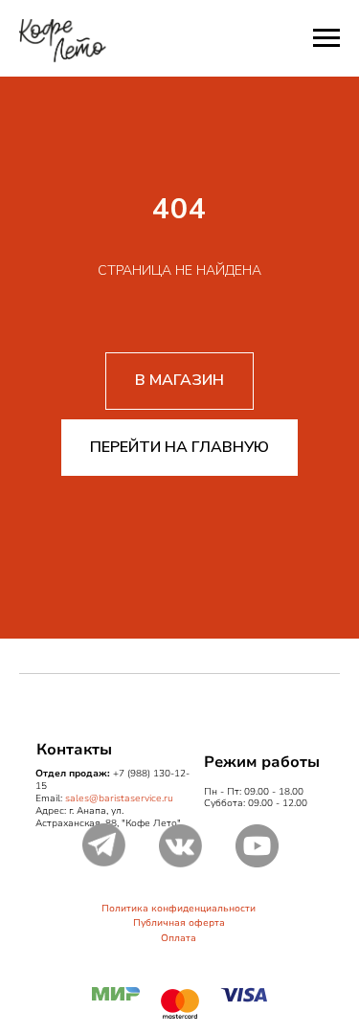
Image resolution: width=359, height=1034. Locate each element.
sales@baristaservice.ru (119, 798)
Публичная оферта (179, 923)
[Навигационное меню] (326, 38)
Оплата (178, 938)
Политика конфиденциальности (178, 908)
